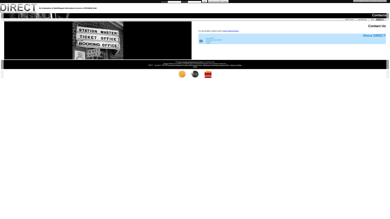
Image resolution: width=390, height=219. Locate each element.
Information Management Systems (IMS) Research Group (185, 65)
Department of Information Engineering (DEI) (216, 65)
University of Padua (235, 65)
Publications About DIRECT (214, 40)
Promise (166, 63)
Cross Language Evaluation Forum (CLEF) (190, 62)
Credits (208, 43)
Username (164, 2)
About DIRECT (210, 38)
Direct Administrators (231, 31)
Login (204, 1)
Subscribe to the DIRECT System (218, 1)
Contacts (208, 41)
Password (184, 2)
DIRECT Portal (349, 19)
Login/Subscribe (362, 19)
